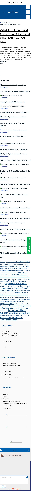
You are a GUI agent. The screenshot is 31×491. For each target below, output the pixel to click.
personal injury (16, 308)
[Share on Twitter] (1, 69)
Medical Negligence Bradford (23, 290)
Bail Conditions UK (20, 262)
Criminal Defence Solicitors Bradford (11, 279)
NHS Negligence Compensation (22, 303)
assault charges (3, 262)
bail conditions (10, 262)
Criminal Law (15, 281)
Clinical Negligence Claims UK (16, 268)
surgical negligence (4, 315)
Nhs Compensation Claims (9, 301)
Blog (1, 22)
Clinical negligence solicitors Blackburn (9, 272)
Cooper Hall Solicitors (9, 275)
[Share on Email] (1, 75)
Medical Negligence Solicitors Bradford (9, 299)
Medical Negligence (8, 290)
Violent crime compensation (15, 315)
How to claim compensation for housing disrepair (15, 287)
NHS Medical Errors (20, 301)
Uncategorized (4, 87)
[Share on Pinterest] (1, 71)
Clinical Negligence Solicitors (22, 270)
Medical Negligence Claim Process (7, 292)
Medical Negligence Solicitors (22, 297)
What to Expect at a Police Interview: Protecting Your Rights (14, 317)
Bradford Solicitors (14, 266)
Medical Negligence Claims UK (14, 295)
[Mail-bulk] (28, 17)
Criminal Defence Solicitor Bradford (8, 277)
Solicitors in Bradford (19, 312)
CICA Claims (22, 266)
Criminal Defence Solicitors (23, 277)
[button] (2, 12)
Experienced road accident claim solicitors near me (13, 284)
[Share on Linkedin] (1, 73)
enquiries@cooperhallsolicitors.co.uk (10, 24)
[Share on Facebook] (1, 66)
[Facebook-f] (28, 7)
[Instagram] (28, 12)
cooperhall (23, 272)
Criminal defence (23, 275)
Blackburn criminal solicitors (13, 264)
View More (3, 61)
